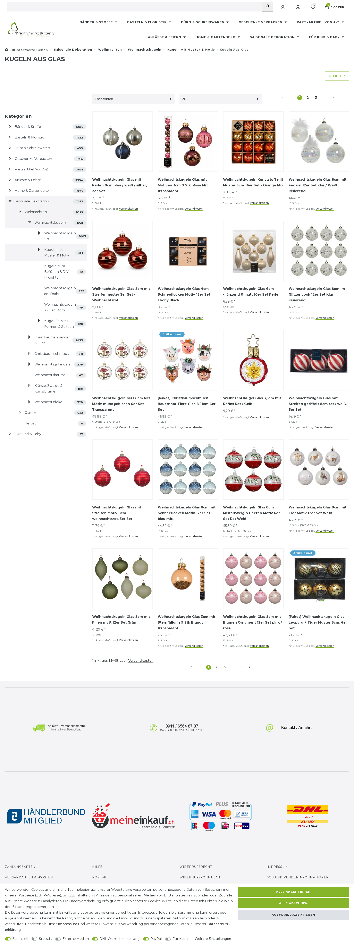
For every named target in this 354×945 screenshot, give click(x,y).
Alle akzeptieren (293, 892)
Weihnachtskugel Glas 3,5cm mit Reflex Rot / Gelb (252, 401)
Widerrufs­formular (199, 877)
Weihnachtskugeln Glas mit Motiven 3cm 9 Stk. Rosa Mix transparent (183, 185)
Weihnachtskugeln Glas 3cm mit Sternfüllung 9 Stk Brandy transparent (186, 622)
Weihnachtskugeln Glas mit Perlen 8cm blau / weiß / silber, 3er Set (119, 185)
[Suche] (267, 6)
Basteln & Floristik (147, 22)
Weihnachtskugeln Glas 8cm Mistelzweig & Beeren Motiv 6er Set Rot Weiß (251, 513)
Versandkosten (128, 208)
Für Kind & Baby (325, 37)
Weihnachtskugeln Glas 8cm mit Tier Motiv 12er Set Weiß (317, 510)
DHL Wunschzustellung (120, 939)
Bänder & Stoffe (97, 22)
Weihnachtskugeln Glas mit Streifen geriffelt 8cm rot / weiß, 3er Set (318, 404)
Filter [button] (339, 76)
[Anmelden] (283, 7)
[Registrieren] (298, 7)
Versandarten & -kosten (29, 877)
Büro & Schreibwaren (203, 22)
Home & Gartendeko (216, 37)
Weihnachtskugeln (144, 49)
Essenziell (20, 939)
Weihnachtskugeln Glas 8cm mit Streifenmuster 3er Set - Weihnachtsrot (121, 294)
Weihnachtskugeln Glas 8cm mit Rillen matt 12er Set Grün (121, 619)
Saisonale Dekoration (273, 37)
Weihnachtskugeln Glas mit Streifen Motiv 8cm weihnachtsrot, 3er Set (116, 513)
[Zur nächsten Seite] (329, 97)
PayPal (156, 939)
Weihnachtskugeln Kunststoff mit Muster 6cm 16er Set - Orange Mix (253, 182)
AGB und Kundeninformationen (298, 877)
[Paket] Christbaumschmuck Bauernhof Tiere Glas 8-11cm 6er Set (187, 404)
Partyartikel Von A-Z (319, 22)
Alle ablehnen (293, 903)
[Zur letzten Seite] (249, 667)
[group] (122, 141)
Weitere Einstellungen (213, 939)
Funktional (181, 939)
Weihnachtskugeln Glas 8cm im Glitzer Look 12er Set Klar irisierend (317, 294)
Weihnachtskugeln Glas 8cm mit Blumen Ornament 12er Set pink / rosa (252, 622)
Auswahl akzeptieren (293, 915)
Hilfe (97, 867)
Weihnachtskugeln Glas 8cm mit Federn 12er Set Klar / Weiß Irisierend (317, 185)
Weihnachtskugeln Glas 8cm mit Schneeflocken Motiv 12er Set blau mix (187, 513)
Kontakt (100, 877)
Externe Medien (75, 939)
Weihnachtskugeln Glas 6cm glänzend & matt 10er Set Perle (250, 291)
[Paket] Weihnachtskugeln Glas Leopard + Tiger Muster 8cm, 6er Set (318, 622)
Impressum (277, 867)
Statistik (45, 939)
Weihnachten (109, 49)
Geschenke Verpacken (261, 22)
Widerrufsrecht (195, 867)
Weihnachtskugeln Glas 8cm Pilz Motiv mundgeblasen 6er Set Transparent (121, 404)
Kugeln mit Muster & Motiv (190, 49)
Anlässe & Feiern (165, 37)
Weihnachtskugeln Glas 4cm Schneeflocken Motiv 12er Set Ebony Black (184, 294)
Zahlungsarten (20, 867)
